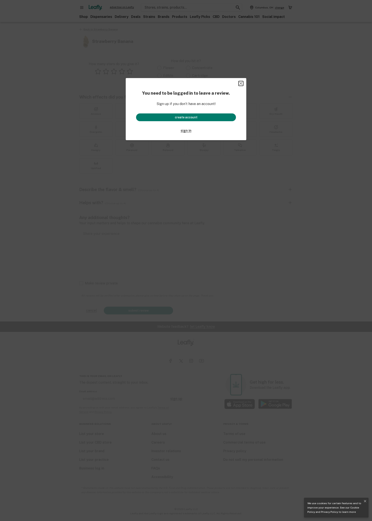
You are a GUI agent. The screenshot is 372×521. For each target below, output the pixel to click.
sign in (186, 131)
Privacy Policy (329, 511)
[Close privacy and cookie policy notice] (365, 501)
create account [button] (186, 117)
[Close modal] (241, 83)
